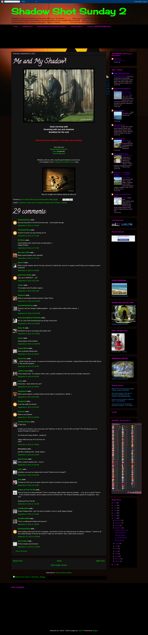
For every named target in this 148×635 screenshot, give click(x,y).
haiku (29, 202)
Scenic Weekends (119, 139)
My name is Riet (24, 252)
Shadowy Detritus (120, 535)
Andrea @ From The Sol (26, 489)
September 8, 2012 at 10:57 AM (29, 313)
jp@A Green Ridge (24, 275)
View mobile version (59, 565)
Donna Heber (23, 541)
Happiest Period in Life (121, 530)
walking (64, 202)
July (116, 546)
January (117, 561)
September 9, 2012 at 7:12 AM (28, 504)
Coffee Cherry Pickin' (119, 60)
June (116, 548)
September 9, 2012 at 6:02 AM (28, 485)
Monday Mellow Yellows (121, 154)
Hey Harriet (117, 59)
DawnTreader (23, 459)
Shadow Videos (77, 26)
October (117, 525)
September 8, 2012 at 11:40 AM (29, 333)
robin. (20, 469)
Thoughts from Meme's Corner (64, 162)
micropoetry (40, 202)
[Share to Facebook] (70, 200)
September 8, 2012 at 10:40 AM (29, 301)
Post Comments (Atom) (64, 572)
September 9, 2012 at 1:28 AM (28, 444)
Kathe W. (21, 328)
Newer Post (17, 561)
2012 (115, 518)
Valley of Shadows (120, 532)
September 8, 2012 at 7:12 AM (28, 248)
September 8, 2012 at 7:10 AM (28, 225)
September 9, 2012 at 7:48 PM (28, 524)
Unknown (21, 411)
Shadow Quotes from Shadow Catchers (51, 26)
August (117, 543)
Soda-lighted (117, 126)
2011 (115, 564)
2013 (115, 515)
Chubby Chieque (24, 422)
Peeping (124, 197)
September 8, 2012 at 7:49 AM (28, 270)
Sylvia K (21, 262)
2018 (115, 503)
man (33, 202)
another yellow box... (127, 155)
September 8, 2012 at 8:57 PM (28, 397)
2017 (115, 505)
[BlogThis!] (65, 200)
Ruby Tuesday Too (119, 125)
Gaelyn (20, 338)
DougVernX (22, 401)
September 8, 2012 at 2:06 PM (28, 366)
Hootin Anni (22, 358)
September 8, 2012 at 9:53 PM (28, 417)
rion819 (80, 630)
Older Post (100, 561)
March (117, 556)
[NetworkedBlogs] (123, 236)
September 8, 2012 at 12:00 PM (29, 344)
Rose (54, 151)
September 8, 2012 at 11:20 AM (29, 323)
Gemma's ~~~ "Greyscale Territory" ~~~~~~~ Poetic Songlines (122, 174)
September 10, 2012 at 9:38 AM (29, 536)
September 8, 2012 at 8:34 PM (28, 387)
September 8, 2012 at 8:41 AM (28, 291)
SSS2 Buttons (28, 26)
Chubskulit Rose (24, 220)
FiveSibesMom (23, 508)
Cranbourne (22, 202)
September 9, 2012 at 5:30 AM (28, 475)
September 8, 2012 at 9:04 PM (28, 407)
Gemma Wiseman (59, 153)
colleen (20, 285)
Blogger (95, 630)
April (116, 553)
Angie (20, 381)
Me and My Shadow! (121, 538)
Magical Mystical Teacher (58, 149)
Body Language (119, 540)
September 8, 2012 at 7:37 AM (28, 258)
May (116, 551)
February (118, 559)
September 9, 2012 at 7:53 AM (28, 514)
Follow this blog (123, 239)
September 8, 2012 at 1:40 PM (28, 354)
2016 (115, 508)
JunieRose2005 (23, 518)
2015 (115, 510)
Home (16, 26)
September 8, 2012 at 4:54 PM (28, 376)
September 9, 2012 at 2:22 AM (28, 455)
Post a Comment (21, 551)
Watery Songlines (119, 110)
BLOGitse (21, 240)
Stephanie (21, 295)
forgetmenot (22, 391)
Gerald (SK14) (23, 348)
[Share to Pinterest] (72, 200)
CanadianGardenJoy (25, 305)
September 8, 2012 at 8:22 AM (28, 281)
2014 (115, 513)
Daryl (20, 479)
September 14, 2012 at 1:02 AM (29, 547)
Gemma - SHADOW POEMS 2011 (99, 26)
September (118, 528)
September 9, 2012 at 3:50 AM (28, 465)
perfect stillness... (127, 177)
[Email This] (63, 200)
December (118, 520)
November (118, 523)
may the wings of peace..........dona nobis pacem (126, 93)
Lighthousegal (23, 371)
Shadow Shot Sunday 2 (69, 11)
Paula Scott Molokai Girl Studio (29, 318)
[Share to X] (68, 200)
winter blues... (126, 112)
